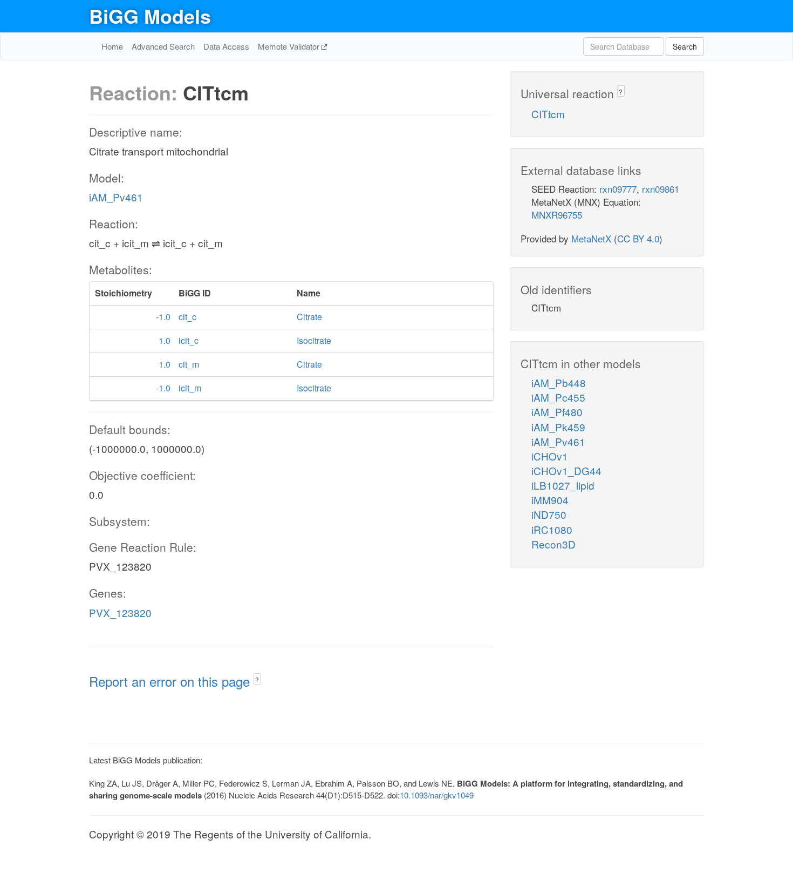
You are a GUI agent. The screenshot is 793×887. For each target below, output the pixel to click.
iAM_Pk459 (558, 426)
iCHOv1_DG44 (566, 470)
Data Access (226, 46)
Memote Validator (290, 46)
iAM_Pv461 (116, 196)
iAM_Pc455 (558, 397)
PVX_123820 (120, 612)
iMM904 (550, 499)
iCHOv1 (549, 456)
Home (112, 46)
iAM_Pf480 (557, 411)
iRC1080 (551, 529)
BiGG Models (150, 16)
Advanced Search (163, 46)
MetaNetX (591, 238)
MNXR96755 (556, 214)
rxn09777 (618, 188)
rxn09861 (660, 188)
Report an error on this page (171, 681)
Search (685, 46)
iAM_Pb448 (558, 382)
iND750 (548, 514)
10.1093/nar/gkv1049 (437, 795)
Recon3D (553, 544)
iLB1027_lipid (562, 485)
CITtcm (548, 113)
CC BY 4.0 (638, 238)
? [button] (257, 679)
